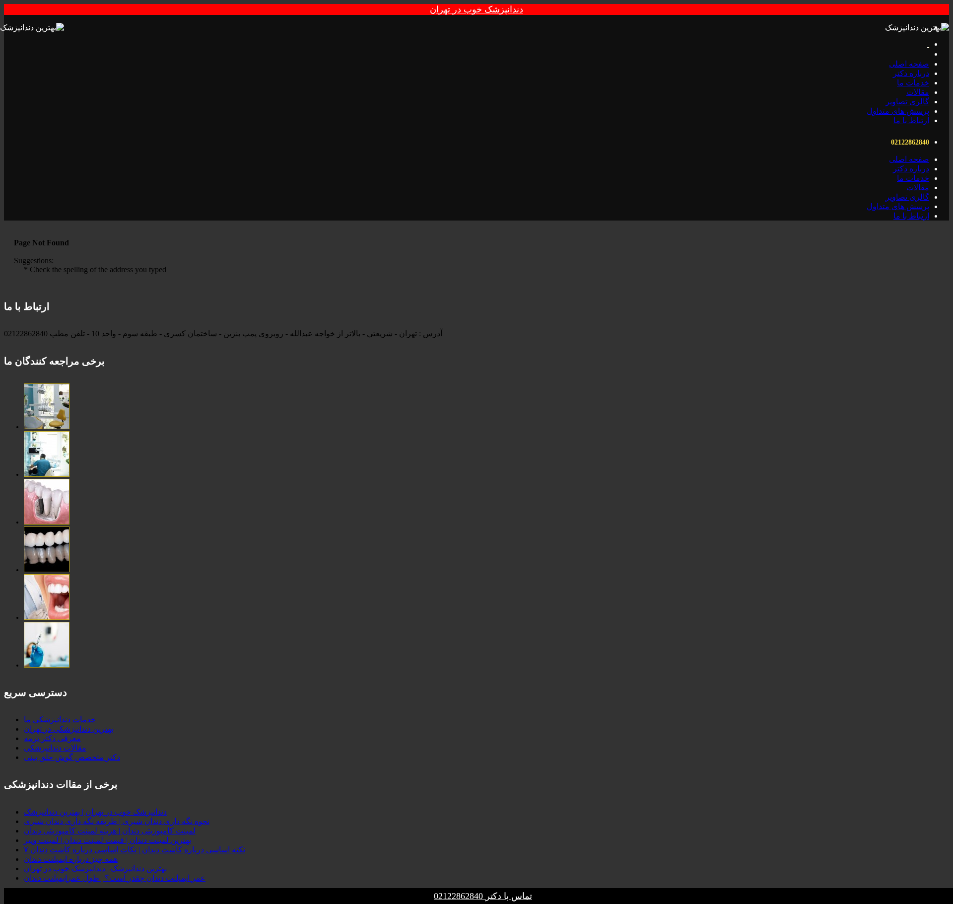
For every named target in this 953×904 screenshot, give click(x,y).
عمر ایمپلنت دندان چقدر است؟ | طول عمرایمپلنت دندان (114, 878)
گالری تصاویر (907, 101)
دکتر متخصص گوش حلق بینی (72, 757)
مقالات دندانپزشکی (55, 748)
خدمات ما (913, 82)
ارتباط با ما (911, 120)
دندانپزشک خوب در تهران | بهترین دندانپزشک (95, 812)
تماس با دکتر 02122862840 (483, 896)
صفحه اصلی (909, 64)
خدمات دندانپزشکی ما (60, 719)
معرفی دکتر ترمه (52, 738)
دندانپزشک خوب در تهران (476, 9)
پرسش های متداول (898, 111)
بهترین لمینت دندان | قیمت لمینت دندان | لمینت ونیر (107, 840)
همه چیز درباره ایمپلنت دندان (71, 859)
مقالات (917, 92)
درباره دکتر (911, 73)
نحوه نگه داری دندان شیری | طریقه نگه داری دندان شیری (116, 821)
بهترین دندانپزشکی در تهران (68, 729)
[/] (46, 427)
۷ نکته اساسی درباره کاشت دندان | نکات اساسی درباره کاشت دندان (134, 849)
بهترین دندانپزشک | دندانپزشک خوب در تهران (95, 868)
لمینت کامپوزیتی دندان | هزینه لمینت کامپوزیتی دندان (110, 831)
